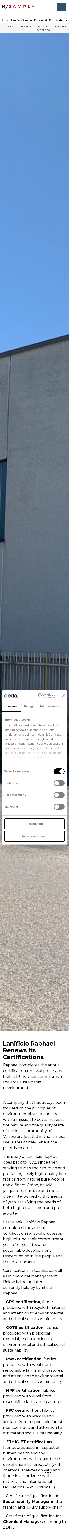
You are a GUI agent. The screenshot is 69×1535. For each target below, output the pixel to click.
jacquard (11, 1190)
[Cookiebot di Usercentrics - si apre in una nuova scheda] (40, 695)
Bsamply (25, 26)
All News (9, 26)
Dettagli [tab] (29, 706)
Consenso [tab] (11, 706)
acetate (10, 1421)
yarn (12, 1202)
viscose (39, 1416)
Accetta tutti (34, 823)
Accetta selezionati (34, 836)
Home (5, 20)
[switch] (59, 783)
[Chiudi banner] (63, 695)
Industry (60, 26)
